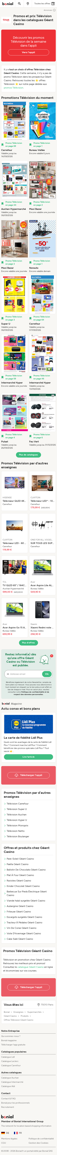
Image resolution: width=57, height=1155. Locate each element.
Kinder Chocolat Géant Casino (23, 886)
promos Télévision (13, 87)
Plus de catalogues (28, 454)
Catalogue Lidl (8, 1057)
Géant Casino (10, 1016)
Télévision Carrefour (17, 803)
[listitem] (14, 130)
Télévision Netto (15, 831)
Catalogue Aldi (8, 1086)
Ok (47, 674)
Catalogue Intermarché (12, 1082)
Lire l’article (28, 757)
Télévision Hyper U (17, 820)
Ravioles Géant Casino (19, 880)
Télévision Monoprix (17, 825)
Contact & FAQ (8, 1098)
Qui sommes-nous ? (10, 1036)
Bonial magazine (9, 1040)
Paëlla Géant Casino (17, 864)
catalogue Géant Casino (30, 967)
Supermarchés (34, 1012)
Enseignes (18, 1012)
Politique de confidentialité (41, 1138)
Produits (25, 1016)
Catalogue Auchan (10, 1078)
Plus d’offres (28, 642)
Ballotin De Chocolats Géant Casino (26, 869)
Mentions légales (9, 1138)
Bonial (7, 1012)
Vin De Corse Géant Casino (21, 928)
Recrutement (7, 1107)
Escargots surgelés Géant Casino (24, 917)
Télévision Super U (17, 809)
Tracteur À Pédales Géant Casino (24, 922)
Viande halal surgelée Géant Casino (26, 900)
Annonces (48, 10)
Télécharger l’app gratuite (13, 1044)
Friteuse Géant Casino (19, 911)
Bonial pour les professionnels (15, 1103)
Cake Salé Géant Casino (20, 938)
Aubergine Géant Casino (20, 906)
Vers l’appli (28, 52)
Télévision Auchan (16, 814)
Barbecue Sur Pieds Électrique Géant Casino (27, 893)
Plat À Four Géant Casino (20, 875)
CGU (3, 1143)
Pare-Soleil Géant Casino (20, 858)
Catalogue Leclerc (10, 1061)
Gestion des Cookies (38, 1143)
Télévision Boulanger (18, 836)
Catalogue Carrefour (11, 1065)
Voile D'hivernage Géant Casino (24, 933)
